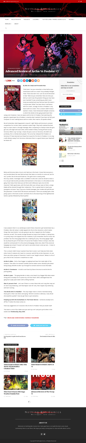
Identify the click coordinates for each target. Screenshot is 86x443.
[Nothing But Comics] (43, 10)
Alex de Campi (33, 75)
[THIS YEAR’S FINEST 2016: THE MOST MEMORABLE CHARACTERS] (16, 355)
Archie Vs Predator (42, 75)
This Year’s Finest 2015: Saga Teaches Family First (14, 393)
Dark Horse (51, 75)
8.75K (80, 142)
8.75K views (64, 141)
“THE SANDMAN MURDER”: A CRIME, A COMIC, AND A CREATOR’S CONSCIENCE (75, 140)
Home (7, 19)
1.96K (26, 396)
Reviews (71, 19)
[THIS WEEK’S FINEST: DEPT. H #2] (43, 355)
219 (27, 371)
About (16, 24)
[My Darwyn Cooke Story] (62, 155)
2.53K (53, 396)
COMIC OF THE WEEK (38, 361)
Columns (36, 19)
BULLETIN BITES (16, 19)
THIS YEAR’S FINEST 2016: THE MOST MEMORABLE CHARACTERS (15, 367)
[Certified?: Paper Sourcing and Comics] (70, 129)
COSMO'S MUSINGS (11, 361)
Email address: (70, 91)
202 (54, 369)
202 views (34, 369)
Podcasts (27, 19)
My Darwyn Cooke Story (74, 153)
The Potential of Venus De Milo (47, 336)
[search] (6, 28)
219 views (7, 371)
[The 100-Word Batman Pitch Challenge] (62, 148)
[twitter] (70, 114)
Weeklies (8, 24)
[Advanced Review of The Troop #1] (43, 382)
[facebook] (70, 110)
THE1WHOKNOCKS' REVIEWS (13, 68)
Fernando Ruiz (58, 75)
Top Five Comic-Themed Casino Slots (54, 19)
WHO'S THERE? (26, 68)
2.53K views (35, 396)
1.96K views (8, 396)
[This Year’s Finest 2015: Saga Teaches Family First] (16, 382)
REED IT (63, 134)
